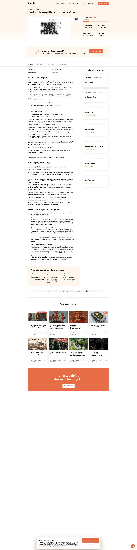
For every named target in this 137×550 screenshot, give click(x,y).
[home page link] (31, 4)
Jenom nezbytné (91, 544)
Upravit (90, 547)
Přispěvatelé (39, 64)
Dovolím (90, 540)
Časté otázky (51, 64)
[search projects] (95, 3)
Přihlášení (90, 3)
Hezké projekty (61, 64)
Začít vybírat (103, 3)
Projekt (30, 64)
